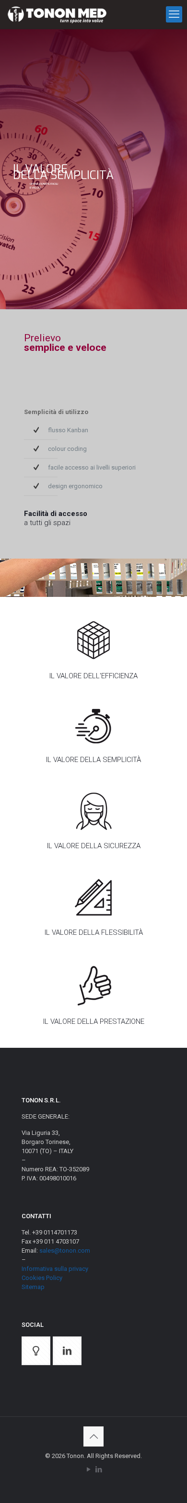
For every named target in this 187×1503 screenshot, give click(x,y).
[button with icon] (36, 1350)
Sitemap (33, 1286)
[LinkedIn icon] (98, 1469)
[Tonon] (57, 14)
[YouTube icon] (88, 1469)
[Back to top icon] (93, 1436)
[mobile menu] (174, 14)
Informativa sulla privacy (55, 1268)
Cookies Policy (42, 1277)
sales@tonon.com (64, 1250)
